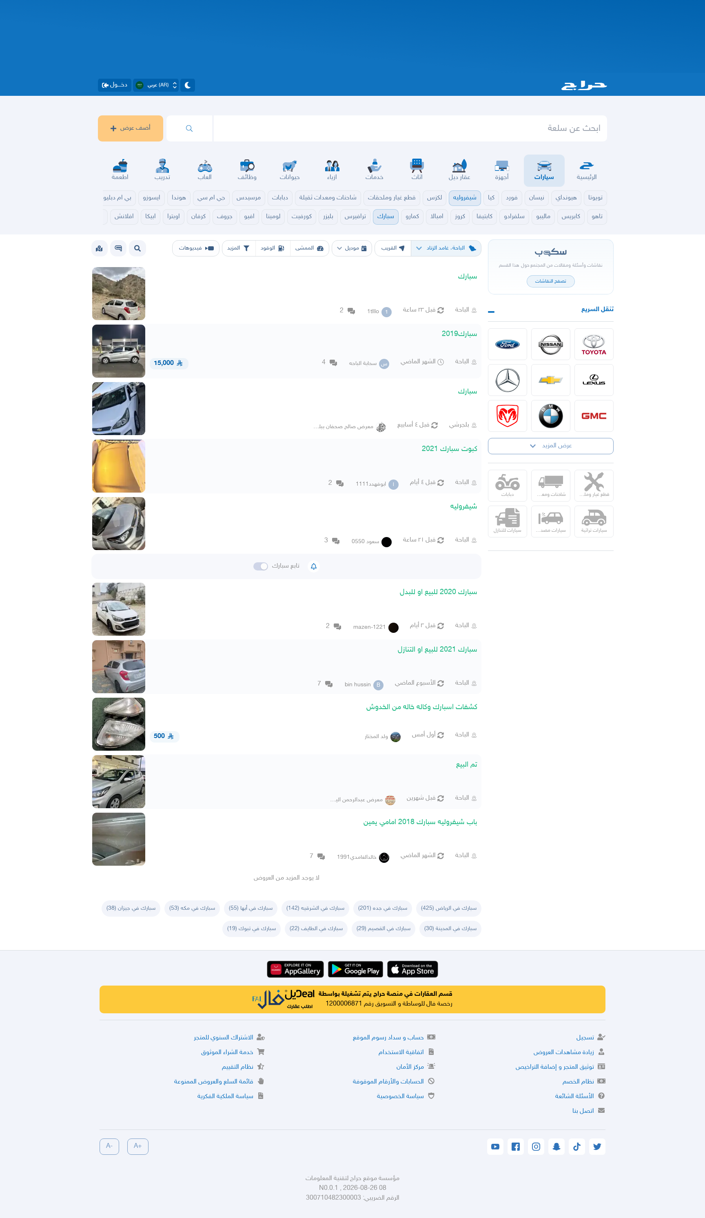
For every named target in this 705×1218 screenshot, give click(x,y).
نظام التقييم (237, 1067)
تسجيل (585, 1038)
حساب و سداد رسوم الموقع (388, 1038)
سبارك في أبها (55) (251, 908)
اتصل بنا (583, 1111)
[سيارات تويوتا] (594, 344)
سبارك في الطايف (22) (316, 928)
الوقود (268, 248)
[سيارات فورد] (507, 344)
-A (109, 1146)
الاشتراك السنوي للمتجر (223, 1038)
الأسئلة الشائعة (574, 1097)
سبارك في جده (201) (382, 908)
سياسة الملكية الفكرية (225, 1097)
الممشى (304, 248)
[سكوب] (118, 248)
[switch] (260, 566)
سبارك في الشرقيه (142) (315, 908)
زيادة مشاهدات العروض (564, 1053)
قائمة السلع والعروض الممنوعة (213, 1082)
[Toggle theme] (187, 85)
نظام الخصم (578, 1082)
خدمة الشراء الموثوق (227, 1053)
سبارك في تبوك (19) (251, 928)
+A (138, 1146)
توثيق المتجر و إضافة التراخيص (555, 1067)
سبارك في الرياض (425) (449, 908)
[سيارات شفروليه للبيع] (550, 380)
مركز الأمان (410, 1067)
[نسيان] (550, 344)
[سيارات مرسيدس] (507, 380)
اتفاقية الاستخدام (401, 1053)
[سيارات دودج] (507, 416)
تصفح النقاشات (550, 281)
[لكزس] (594, 380)
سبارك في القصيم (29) (383, 928)
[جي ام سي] (594, 416)
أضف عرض (135, 128)
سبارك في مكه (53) (192, 908)
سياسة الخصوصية (400, 1097)
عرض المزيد (557, 446)
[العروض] (99, 248)
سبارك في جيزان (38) (130, 908)
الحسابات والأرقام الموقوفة (388, 1082)
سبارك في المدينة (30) (450, 928)
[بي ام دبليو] (550, 416)
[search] (189, 128)
